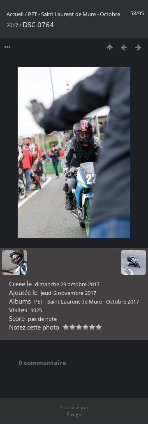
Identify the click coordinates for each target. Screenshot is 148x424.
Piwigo (74, 414)
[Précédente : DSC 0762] (124, 47)
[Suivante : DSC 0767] (138, 47)
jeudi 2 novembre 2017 (68, 293)
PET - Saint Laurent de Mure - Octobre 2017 (86, 301)
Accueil (15, 14)
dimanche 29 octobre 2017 (67, 284)
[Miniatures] (109, 47)
